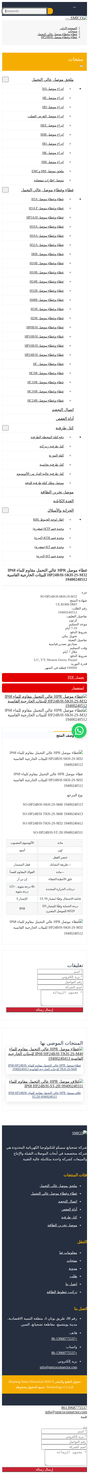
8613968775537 (74, 1407)
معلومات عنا (68, 1253)
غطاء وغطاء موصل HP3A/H (45, 217)
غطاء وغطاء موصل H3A (47, 199)
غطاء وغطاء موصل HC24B (45, 400)
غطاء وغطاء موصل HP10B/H (44, 336)
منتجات (72, 1260)
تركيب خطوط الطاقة (62, 1292)
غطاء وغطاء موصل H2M (47, 318)
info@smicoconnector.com (58, 1367)
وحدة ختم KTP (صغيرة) (48, 529)
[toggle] (67, 19)
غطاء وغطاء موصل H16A (47, 236)
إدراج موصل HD (53, 107)
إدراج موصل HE (53, 98)
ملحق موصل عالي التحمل (53, 79)
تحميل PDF (76, 677)
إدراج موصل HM (53, 162)
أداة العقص (65, 418)
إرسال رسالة (44, 1010)
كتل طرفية (65, 428)
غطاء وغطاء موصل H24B (47, 281)
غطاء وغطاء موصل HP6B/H (45, 327)
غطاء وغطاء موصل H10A (47, 226)
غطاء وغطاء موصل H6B (47, 254)
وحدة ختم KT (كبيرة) (50, 556)
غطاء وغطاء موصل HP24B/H (44, 355)
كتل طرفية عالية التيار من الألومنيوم (40, 474)
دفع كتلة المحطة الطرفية (47, 437)
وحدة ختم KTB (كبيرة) (49, 538)
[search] (50, 11)
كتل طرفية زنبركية (52, 446)
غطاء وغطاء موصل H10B (47, 263)
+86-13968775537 (64, 1339)
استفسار (78, 688)
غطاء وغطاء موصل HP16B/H (44, 345)
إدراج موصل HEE (52, 125)
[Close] (85, 1427)
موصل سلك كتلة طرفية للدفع (44, 483)
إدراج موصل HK (53, 153)
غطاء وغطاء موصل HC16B (45, 391)
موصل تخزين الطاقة (57, 492)
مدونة (73, 1268)
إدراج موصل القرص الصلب (46, 116)
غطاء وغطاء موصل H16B (47, 272)
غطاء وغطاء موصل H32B (47, 290)
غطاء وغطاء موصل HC (48, 364)
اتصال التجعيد (63, 410)
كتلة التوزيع (56, 455)
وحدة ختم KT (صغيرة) (49, 547)
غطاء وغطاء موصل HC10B (45, 382)
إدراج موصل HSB (52, 134)
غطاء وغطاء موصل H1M (47, 309)
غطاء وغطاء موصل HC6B (46, 373)
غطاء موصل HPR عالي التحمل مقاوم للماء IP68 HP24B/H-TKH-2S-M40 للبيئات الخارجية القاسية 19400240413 (44, 1067)
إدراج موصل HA (53, 89)
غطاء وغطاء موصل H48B (47, 300)
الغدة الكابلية (63, 501)
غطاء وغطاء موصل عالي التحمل (47, 190)
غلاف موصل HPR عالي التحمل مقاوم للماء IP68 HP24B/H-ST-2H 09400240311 (44, 1094)
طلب (73, 1276)
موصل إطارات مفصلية (49, 180)
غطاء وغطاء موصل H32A (47, 245)
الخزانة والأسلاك (60, 510)
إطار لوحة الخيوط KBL (48, 519)
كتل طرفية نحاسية (52, 464)
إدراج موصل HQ (53, 143)
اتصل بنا (71, 1284)
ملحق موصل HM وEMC (48, 171)
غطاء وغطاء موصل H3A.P (46, 208)
